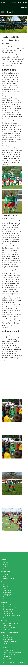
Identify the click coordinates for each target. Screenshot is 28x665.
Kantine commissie (9, 654)
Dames (5, 568)
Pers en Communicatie (10, 597)
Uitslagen (6, 576)
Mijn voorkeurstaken (9, 613)
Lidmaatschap (7, 588)
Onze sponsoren (8, 625)
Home (3, 2)
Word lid (5, 584)
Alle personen (7, 637)
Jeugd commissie (8, 640)
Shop (20, 2)
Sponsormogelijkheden (10, 623)
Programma (6, 574)
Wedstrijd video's (8, 578)
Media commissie (8, 650)
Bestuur (5, 635)
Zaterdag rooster (8, 609)
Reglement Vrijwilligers (10, 607)
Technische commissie (10, 642)
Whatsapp (24, 7)
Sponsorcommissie (9, 627)
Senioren (5, 562)
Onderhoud (6, 656)
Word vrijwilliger (8, 605)
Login (25, 2)
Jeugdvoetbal (7, 593)
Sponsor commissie (9, 646)
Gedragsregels (7, 590)
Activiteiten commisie (10, 644)
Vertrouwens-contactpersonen (12, 652)
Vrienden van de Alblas (10, 629)
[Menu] (25, 12)
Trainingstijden (7, 595)
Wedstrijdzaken (8, 648)
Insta (14, 2)
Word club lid (21, 662)
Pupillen (5, 566)
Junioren (5, 564)
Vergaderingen (7, 611)
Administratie (7, 658)
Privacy (5, 599)
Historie (5, 586)
